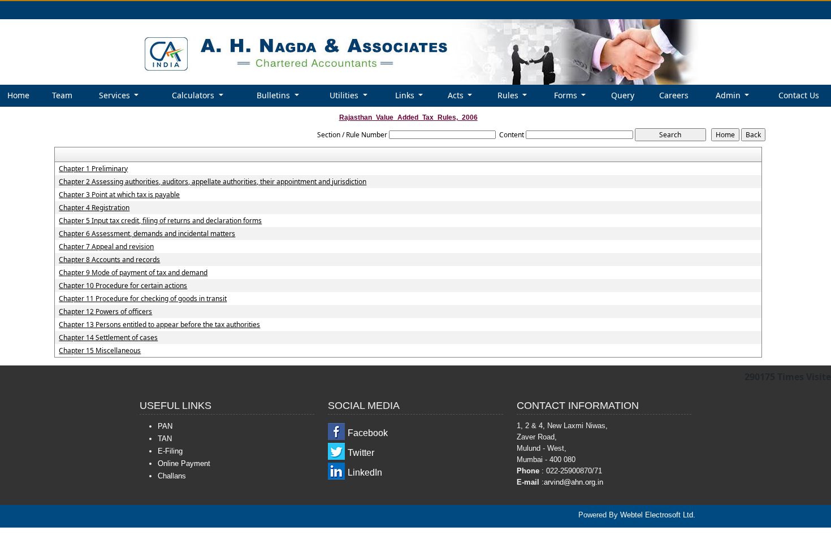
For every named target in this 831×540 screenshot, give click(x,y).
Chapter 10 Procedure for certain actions (123, 285)
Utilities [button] (345, 95)
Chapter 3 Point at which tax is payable (119, 194)
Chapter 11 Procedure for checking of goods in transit (143, 298)
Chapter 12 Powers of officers (105, 311)
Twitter (361, 453)
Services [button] (115, 95)
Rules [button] (509, 95)
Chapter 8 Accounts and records (109, 259)
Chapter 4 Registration (94, 207)
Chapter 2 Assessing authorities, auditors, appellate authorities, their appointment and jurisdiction (212, 181)
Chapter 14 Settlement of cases (108, 337)
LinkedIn (365, 472)
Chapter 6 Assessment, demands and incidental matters (147, 233)
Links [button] (406, 95)
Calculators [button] (194, 95)
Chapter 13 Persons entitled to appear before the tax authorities (159, 324)
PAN (165, 426)
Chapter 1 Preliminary (93, 168)
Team (62, 95)
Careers (674, 95)
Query (622, 95)
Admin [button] (729, 95)
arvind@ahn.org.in (573, 482)
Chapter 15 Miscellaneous (100, 350)
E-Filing (170, 451)
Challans (172, 476)
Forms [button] (566, 95)
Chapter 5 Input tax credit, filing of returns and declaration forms (160, 220)
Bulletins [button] (274, 95)
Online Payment (184, 463)
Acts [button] (457, 95)
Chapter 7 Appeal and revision (106, 246)
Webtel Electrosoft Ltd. (657, 515)
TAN (165, 438)
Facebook (368, 433)
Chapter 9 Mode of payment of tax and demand (133, 272)
